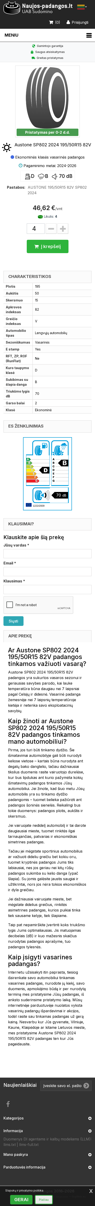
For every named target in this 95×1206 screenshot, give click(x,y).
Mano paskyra (15, 1154)
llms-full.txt (29, 1144)
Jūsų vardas (16, 545)
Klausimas (14, 581)
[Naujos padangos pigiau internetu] (38, 8)
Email (9, 563)
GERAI (21, 1199)
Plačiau (44, 1199)
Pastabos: (16, 187)
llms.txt (9, 1144)
